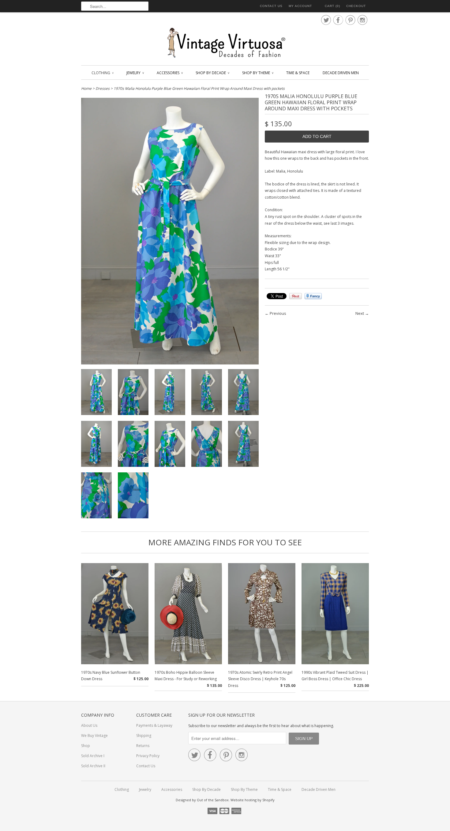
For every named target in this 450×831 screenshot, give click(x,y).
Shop (85, 745)
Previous (278, 313)
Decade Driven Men (341, 72)
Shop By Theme (257, 72)
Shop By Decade (212, 72)
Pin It (295, 296)
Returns (142, 745)
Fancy (313, 296)
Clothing (102, 72)
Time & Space (297, 72)
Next (359, 313)
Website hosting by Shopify (253, 800)
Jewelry (135, 72)
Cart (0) (332, 6)
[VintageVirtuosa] (225, 43)
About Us (89, 725)
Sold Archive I (92, 755)
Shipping (143, 735)
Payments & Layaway (154, 725)
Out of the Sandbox (213, 800)
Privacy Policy (147, 755)
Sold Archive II (93, 765)
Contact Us (271, 6)
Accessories (169, 72)
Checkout (356, 6)
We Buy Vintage (94, 735)
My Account (300, 6)
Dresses (103, 88)
